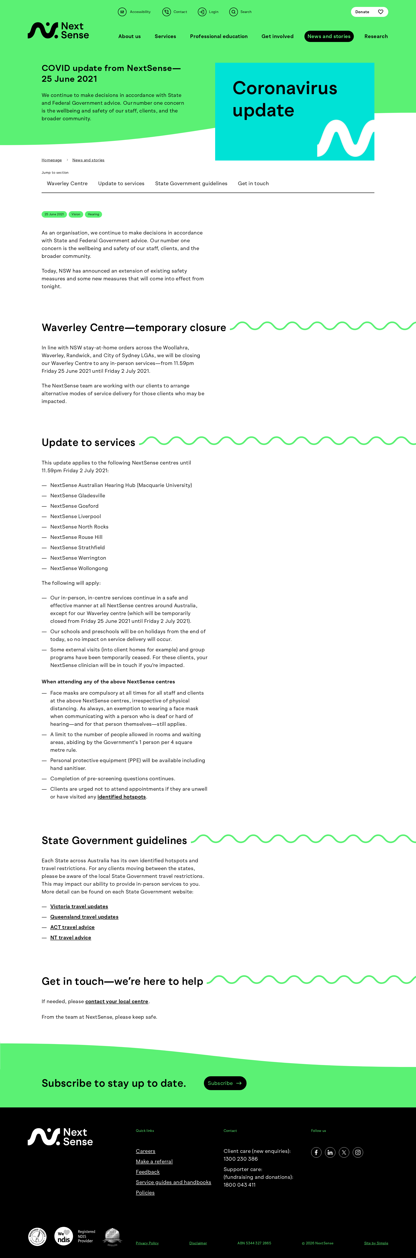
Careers (145, 1151)
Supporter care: (259, 1177)
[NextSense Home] (58, 30)
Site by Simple (376, 1243)
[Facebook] (316, 1152)
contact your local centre (116, 1001)
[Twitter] (344, 1152)
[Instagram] (358, 1152)
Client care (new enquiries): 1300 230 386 (257, 1155)
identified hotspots (122, 797)
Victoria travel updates (79, 906)
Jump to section (55, 172)
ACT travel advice (72, 927)
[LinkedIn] (330, 1152)
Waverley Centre (67, 183)
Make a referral (154, 1161)
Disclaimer (198, 1243)
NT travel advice (70, 937)
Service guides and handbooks (173, 1182)
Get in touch (253, 183)
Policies (145, 1192)
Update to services (121, 183)
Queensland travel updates (84, 917)
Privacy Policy (147, 1243)
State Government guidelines (191, 183)
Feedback (148, 1172)
